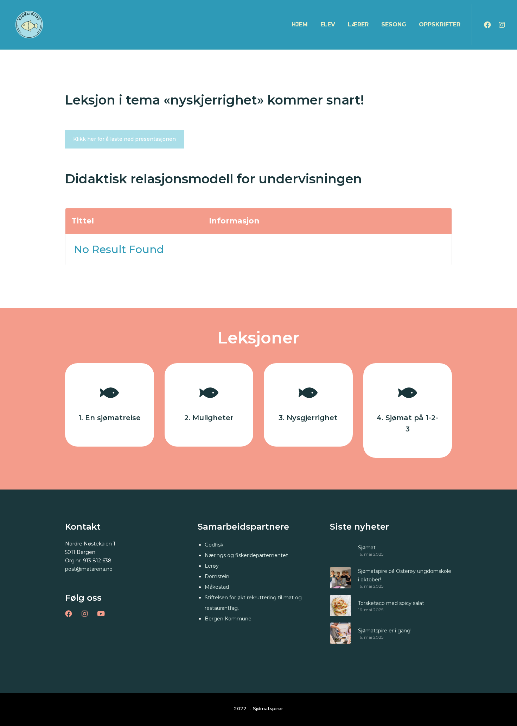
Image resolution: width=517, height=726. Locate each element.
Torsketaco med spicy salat (391, 603)
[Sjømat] (340, 550)
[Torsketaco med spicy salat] (340, 605)
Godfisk (214, 545)
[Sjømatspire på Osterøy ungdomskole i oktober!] (340, 578)
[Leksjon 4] (407, 410)
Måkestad (217, 587)
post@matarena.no (89, 569)
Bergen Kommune (228, 618)
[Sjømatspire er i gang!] (340, 633)
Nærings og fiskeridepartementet (246, 555)
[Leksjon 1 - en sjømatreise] (109, 405)
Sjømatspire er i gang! (384, 630)
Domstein (217, 576)
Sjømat (367, 547)
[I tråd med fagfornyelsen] (209, 405)
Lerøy (212, 566)
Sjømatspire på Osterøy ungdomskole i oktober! (404, 575)
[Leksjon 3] (308, 405)
